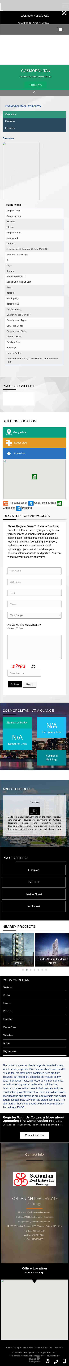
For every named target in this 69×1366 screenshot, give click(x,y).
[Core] (17, 950)
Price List (33, 882)
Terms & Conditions (44, 1347)
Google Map (20, 432)
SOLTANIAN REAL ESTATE (34, 1217)
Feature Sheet (34, 894)
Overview (10, 114)
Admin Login (12, 1347)
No (12, 628)
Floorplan (33, 870)
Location (10, 128)
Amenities (19, 453)
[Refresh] (33, 667)
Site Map (59, 1347)
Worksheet (34, 906)
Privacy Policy (26, 1347)
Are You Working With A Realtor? (24, 625)
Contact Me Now (34, 1135)
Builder (6, 1043)
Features (10, 121)
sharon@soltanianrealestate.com (36, 1212)
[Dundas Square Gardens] (52, 950)
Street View (20, 442)
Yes (21, 628)
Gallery (6, 995)
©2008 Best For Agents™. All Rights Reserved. (35, 1352)
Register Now (36, 85)
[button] (34, 477)
